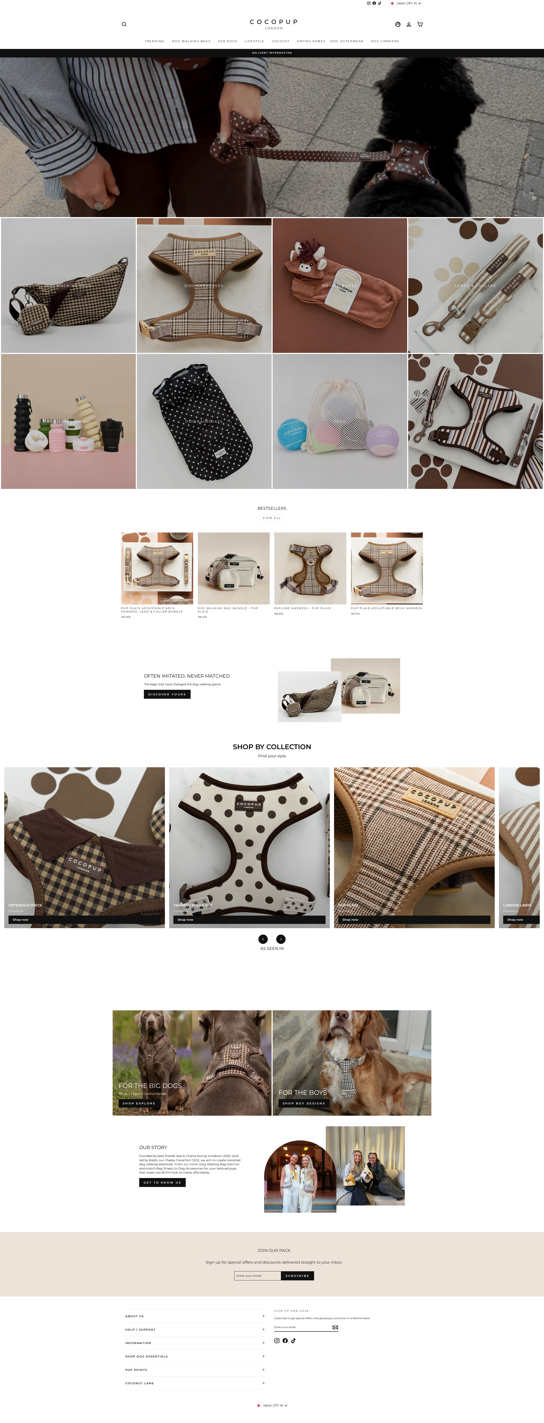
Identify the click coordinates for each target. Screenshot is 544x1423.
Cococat (281, 41)
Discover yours (167, 694)
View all (272, 518)
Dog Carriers (385, 41)
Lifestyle (255, 41)
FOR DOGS (228, 41)
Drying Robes (311, 41)
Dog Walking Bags (192, 41)
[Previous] (263, 939)
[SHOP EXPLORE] (192, 1063)
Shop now (20, 920)
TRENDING (155, 41)
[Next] (281, 939)
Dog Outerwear (347, 41)
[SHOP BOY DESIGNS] (352, 1063)
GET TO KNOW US (162, 1182)
